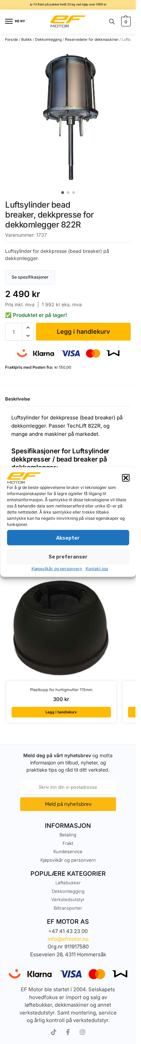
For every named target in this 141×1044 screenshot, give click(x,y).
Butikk (26, 39)
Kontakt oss (97, 568)
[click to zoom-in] (70, 116)
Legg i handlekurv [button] (61, 712)
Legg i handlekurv (83, 331)
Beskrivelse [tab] (17, 399)
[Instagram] (82, 1032)
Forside (11, 39)
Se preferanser (68, 556)
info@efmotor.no (68, 939)
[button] (125, 478)
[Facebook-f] (68, 1032)
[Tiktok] (54, 1032)
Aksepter (68, 538)
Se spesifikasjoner (30, 277)
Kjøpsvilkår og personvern (56, 568)
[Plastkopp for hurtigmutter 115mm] (61, 626)
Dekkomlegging (48, 39)
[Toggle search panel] (111, 22)
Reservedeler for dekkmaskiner (91, 39)
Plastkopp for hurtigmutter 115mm (61, 689)
